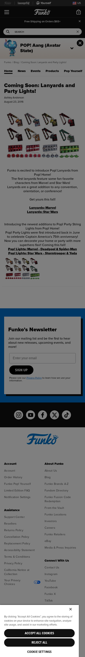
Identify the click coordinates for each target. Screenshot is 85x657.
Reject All (39, 642)
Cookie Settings (39, 652)
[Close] (70, 609)
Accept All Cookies (39, 633)
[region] (39, 630)
